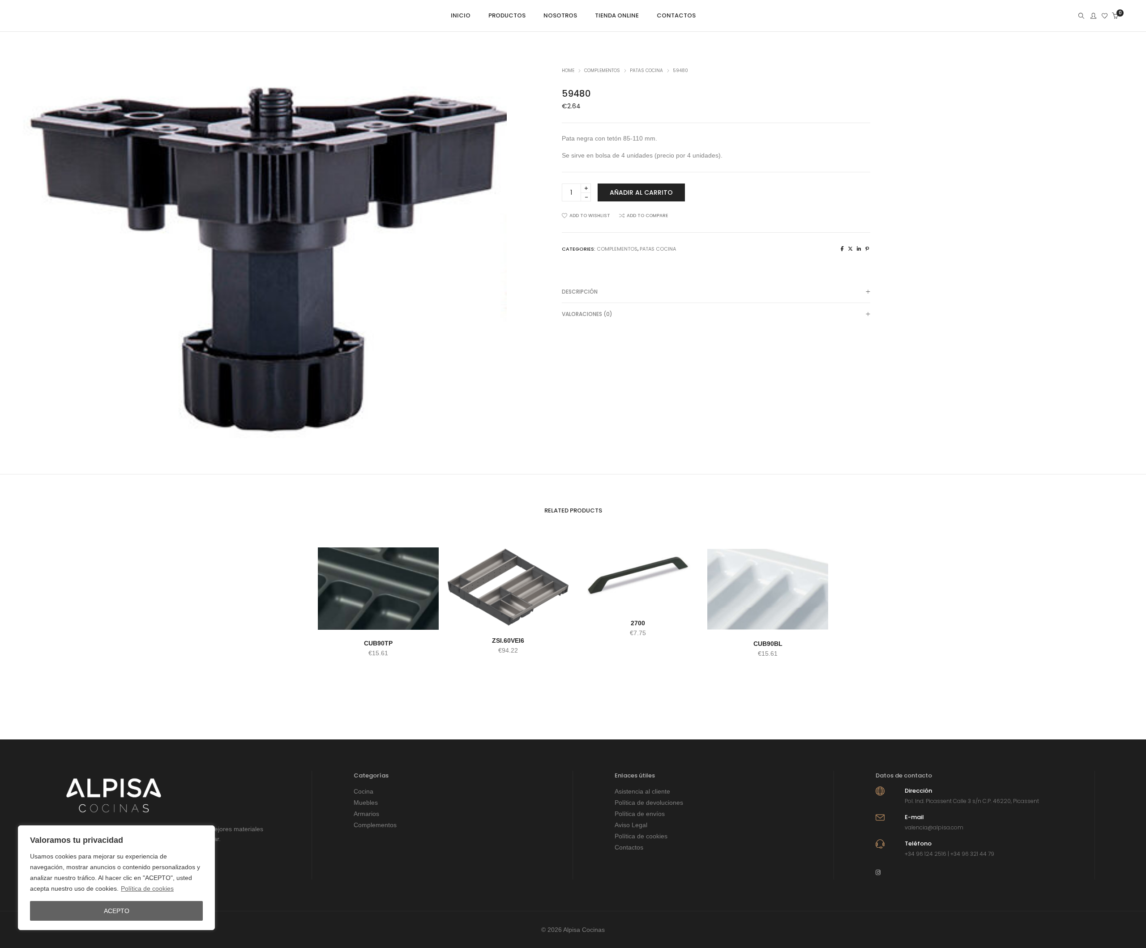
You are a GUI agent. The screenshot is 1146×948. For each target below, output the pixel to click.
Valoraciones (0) (587, 314)
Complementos (602, 70)
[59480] (842, 248)
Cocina (363, 791)
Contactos (629, 847)
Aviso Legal (631, 824)
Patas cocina (646, 70)
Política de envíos (640, 813)
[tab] (716, 292)
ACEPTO (116, 910)
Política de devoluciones (649, 802)
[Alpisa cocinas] (34, 16)
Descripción (580, 291)
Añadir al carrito (641, 192)
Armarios (366, 813)
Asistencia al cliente (642, 791)
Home (568, 70)
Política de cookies (147, 888)
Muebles (366, 802)
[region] (116, 877)
